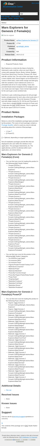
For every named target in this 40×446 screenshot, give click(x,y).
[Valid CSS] (31, 439)
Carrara (10, 18)
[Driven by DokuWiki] (20, 441)
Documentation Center (13, 6)
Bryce (21, 18)
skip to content (35, 3)
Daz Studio (4, 18)
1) (11, 131)
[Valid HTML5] (24, 439)
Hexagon (16, 18)
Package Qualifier (7, 125)
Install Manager (5, 16)
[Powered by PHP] (16, 439)
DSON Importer (15, 16)
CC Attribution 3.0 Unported (29, 437)
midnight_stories (23, 46)
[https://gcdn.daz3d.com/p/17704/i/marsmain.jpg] (8, 35)
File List (8, 390)
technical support (19, 416)
